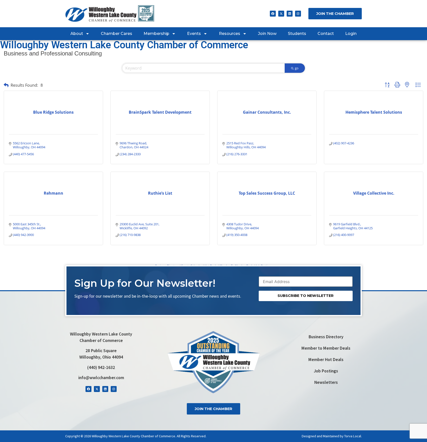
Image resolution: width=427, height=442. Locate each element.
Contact (326, 33)
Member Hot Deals (325, 359)
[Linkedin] (290, 14)
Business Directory (326, 336)
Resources (229, 33)
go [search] (297, 68)
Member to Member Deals (325, 348)
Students (297, 33)
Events (194, 33)
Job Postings (326, 371)
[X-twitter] (281, 14)
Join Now (267, 33)
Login (351, 33)
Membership (156, 33)
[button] (6, 85)
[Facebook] (273, 14)
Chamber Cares (116, 33)
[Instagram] (298, 14)
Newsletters (326, 382)
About (76, 33)
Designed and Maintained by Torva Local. (332, 436)
